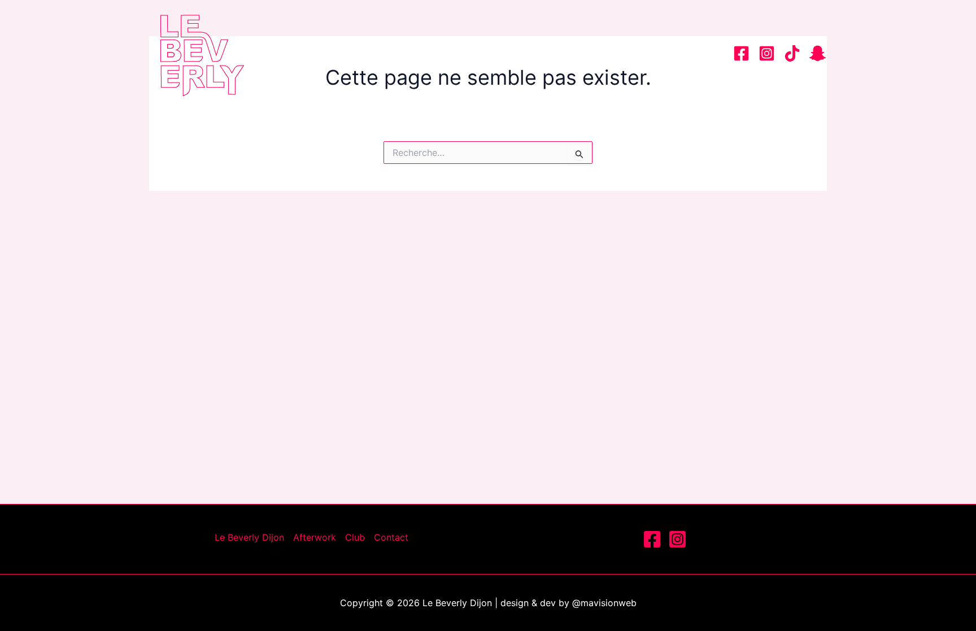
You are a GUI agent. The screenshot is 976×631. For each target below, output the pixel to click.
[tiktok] (792, 53)
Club (620, 53)
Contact (683, 53)
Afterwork (549, 53)
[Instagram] (766, 53)
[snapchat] (817, 53)
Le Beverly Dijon (445, 53)
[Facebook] (741, 53)
